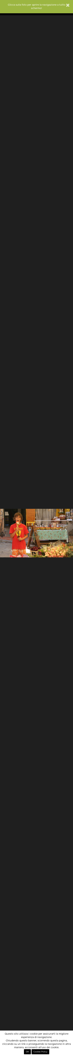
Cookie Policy (40, 1052)
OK (27, 1052)
